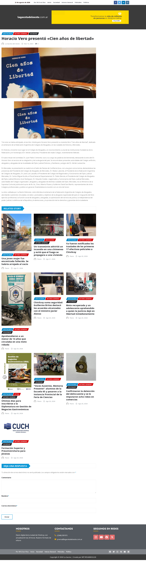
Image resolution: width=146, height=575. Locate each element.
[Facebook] (106, 537)
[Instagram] (95, 537)
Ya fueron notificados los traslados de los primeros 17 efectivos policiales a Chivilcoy (80, 247)
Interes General (67, 2)
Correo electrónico (9, 506)
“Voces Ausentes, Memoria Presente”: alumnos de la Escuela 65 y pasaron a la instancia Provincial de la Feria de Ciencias (48, 391)
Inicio (49, 2)
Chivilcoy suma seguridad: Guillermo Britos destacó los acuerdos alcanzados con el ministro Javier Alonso (48, 308)
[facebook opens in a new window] (115, 2)
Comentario (6, 478)
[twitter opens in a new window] (119, 2)
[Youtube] (101, 537)
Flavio (7, 268)
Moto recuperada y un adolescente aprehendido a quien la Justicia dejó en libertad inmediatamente (80, 309)
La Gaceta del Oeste (12, 44)
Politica (86, 2)
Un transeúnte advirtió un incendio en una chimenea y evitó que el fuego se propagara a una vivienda (48, 250)
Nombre (5, 496)
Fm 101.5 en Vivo (39, 2)
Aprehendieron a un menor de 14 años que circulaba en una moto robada (14, 340)
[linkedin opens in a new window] (123, 2)
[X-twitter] (112, 537)
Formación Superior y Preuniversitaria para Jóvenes (13, 451)
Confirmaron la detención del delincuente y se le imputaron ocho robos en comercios (80, 395)
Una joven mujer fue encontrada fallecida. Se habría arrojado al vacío (14, 261)
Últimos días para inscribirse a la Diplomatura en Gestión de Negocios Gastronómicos (16, 405)
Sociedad (56, 2)
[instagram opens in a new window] (127, 2)
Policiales (78, 2)
